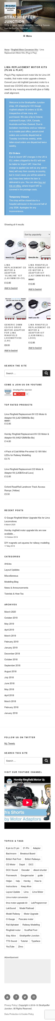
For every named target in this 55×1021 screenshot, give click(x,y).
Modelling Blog (11, 581)
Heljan (9, 880)
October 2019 (10, 617)
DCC (31, 864)
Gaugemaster (27, 875)
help (18, 880)
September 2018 (12, 665)
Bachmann (11, 853)
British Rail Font (13, 858)
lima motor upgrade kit (16, 902)
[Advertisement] (27, 971)
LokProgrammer (39, 902)
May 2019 (9, 623)
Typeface (35, 940)
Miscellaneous (11, 575)
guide (40, 875)
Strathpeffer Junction (20, 19)
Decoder (25, 869)
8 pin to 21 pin (12, 848)
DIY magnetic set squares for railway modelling (26, 542)
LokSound (11, 908)
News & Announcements (16, 587)
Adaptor (36, 848)
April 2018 (9, 695)
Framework (11, 875)
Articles (8, 563)
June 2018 (9, 683)
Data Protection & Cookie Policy (19, 1014)
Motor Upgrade (31, 913)
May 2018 (9, 689)
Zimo (20, 946)
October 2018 (10, 659)
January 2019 (10, 647)
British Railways (32, 858)
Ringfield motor (13, 929)
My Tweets (9, 743)
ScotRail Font (30, 929)
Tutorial (24, 940)
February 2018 (11, 707)
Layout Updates (12, 569)
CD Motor (10, 864)
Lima (26, 891)
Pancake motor (26, 919)
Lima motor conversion (17, 897)
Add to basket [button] (11, 287)
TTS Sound (11, 940)
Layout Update (13, 891)
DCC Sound (12, 869)
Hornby (27, 880)
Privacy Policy (10, 1005)
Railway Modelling (31, 924)
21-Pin (26, 848)
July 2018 (9, 677)
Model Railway (13, 913)
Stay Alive (11, 935)
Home (6, 49)
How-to (37, 880)
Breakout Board (27, 853)
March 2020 (10, 611)
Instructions (11, 886)
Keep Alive (26, 886)
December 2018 (12, 653)
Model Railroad (27, 908)
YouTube (10, 946)
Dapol (22, 864)
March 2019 (10, 635)
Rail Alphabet (12, 924)
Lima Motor (37, 891)
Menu (29, 35)
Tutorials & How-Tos (14, 593)
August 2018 (10, 671)
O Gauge (10, 919)
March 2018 (10, 701)
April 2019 (9, 629)
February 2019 (11, 641)
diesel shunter (40, 869)
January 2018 (10, 712)
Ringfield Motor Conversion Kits (24, 49)
